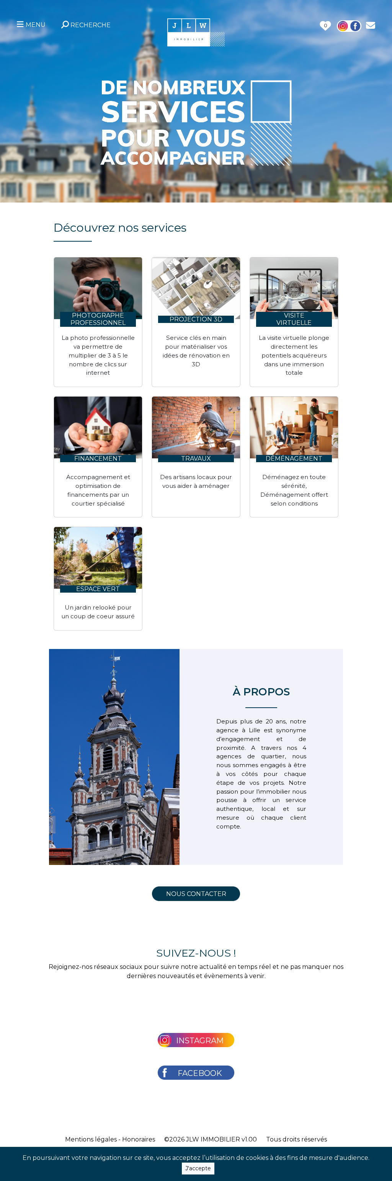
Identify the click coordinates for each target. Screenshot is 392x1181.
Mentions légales (91, 1139)
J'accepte (198, 1168)
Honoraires (138, 1139)
